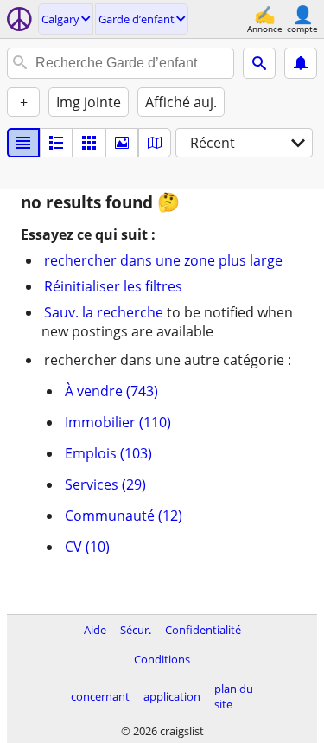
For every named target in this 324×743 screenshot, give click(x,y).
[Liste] (23, 142)
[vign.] (56, 142)
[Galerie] (121, 142)
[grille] (89, 142)
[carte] (154, 142)
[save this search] (300, 63)
